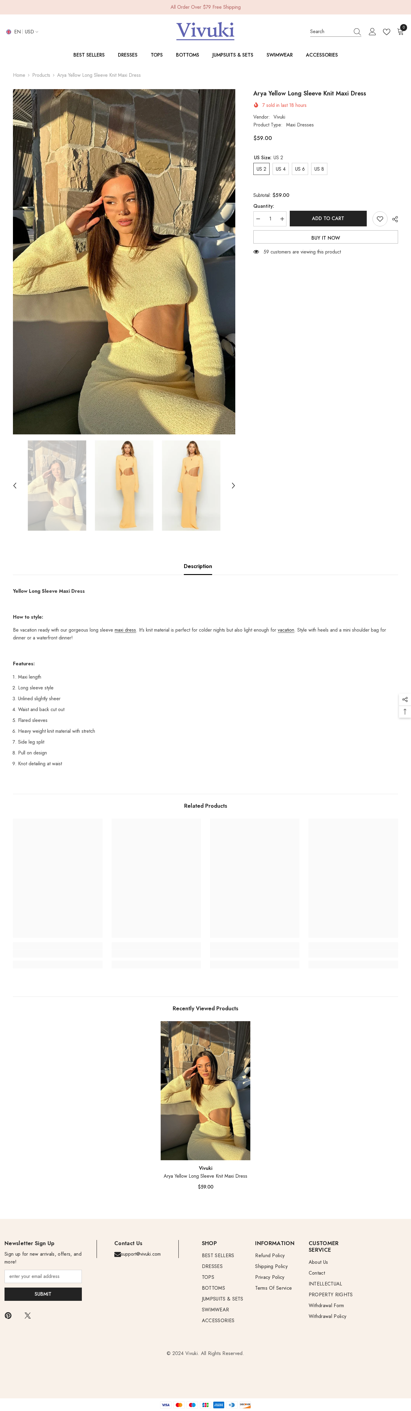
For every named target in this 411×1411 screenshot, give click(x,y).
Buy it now (325, 238)
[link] (57, 954)
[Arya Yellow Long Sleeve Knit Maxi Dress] (205, 1090)
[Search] (335, 32)
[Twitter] (27, 1315)
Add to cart (329, 218)
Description (198, 566)
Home (19, 75)
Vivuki (279, 116)
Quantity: (263, 206)
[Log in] (372, 32)
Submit (43, 1294)
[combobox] (330, 31)
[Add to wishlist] (380, 218)
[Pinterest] (8, 1315)
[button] (14, 485)
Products (41, 75)
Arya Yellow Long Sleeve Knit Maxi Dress (205, 1176)
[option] (124, 261)
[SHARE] (393, 219)
